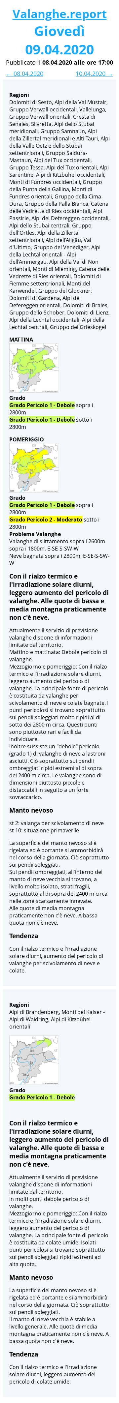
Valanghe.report (60, 13)
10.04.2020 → (94, 73)
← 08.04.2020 (24, 73)
